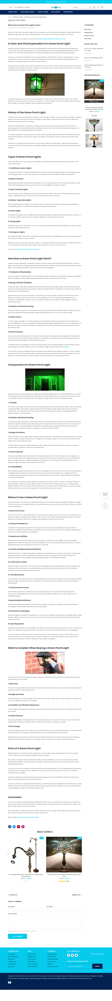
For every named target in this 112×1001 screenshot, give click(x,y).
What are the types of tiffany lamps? (27, 249)
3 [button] (95, 115)
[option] (94, 96)
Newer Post (76, 895)
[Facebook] (68, 955)
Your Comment (12, 913)
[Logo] (56, 7)
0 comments (30, 28)
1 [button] (92, 115)
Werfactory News (18, 17)
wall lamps (65, 347)
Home (9, 17)
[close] (103, 1)
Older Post (13, 895)
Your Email (49, 906)
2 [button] (94, 115)
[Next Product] (101, 89)
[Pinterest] (72, 955)
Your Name (11, 906)
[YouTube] (76, 955)
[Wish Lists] (94, 104)
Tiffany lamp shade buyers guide (28, 817)
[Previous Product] (86, 89)
